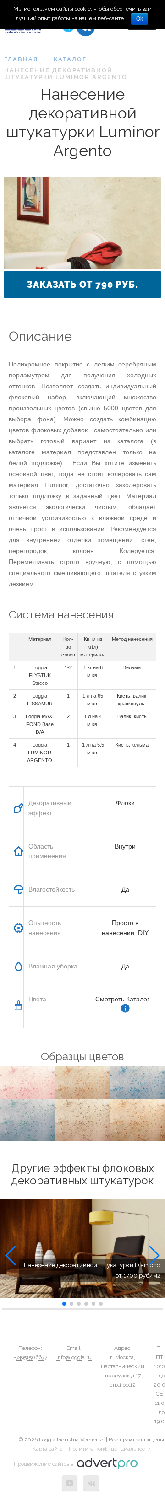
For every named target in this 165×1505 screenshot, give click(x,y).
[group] (82, 1249)
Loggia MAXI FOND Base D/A (40, 724)
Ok (139, 19)
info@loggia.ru (74, 1357)
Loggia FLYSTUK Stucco (40, 675)
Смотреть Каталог (122, 999)
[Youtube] (69, 1483)
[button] (11, 1256)
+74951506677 (30, 1357)
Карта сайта (48, 1449)
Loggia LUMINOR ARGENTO (39, 752)
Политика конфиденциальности (110, 1449)
